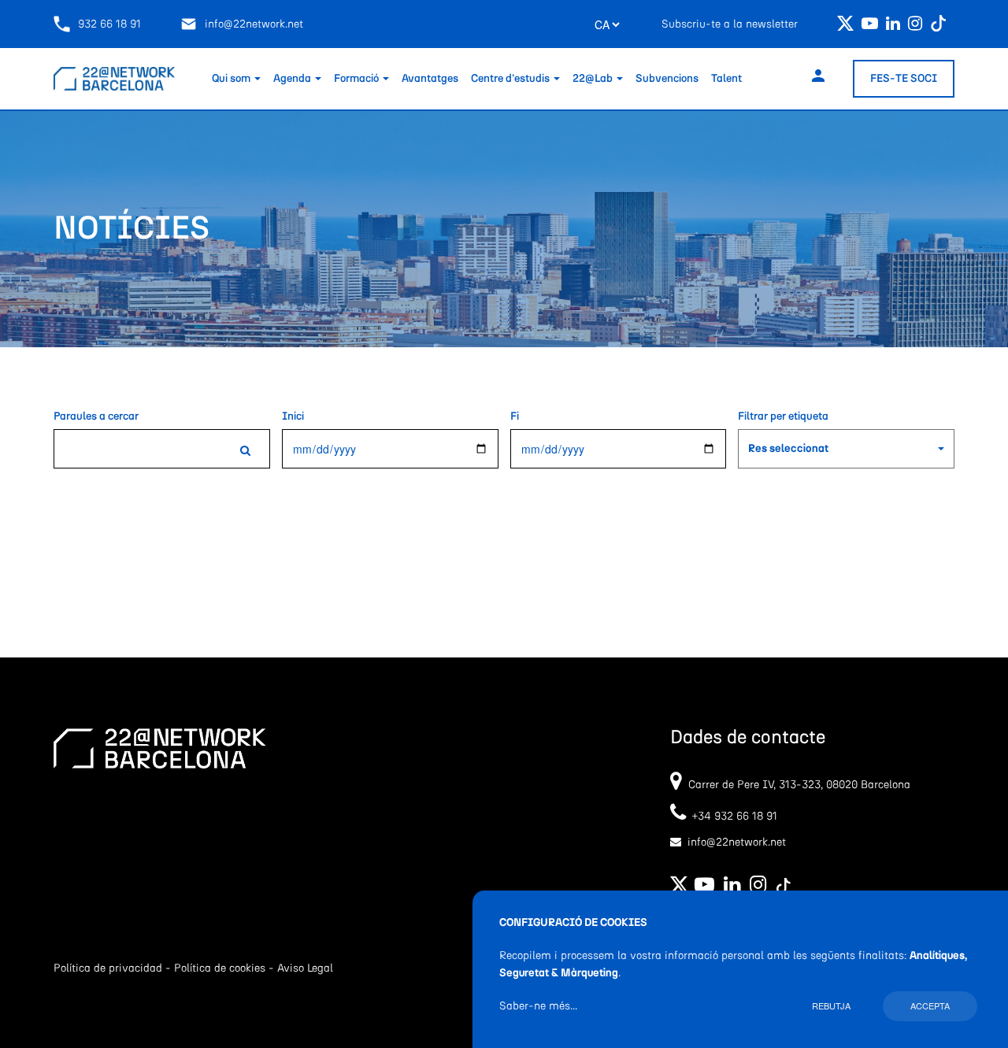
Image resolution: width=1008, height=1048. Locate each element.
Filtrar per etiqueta (783, 416)
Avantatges (430, 78)
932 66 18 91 (109, 24)
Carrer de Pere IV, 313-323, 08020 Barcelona (799, 785)
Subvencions (667, 78)
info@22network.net (254, 24)
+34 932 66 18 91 (731, 816)
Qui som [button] (232, 78)
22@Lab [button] (594, 78)
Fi (514, 416)
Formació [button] (357, 78)
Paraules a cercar (96, 416)
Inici (293, 416)
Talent (726, 78)
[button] (846, 448)
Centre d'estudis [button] (511, 78)
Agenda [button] (293, 78)
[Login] (818, 78)
